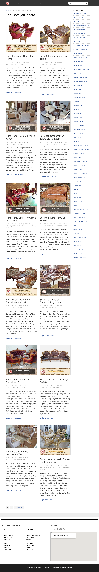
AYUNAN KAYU (78, 181)
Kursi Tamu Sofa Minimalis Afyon (20, 137)
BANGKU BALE (78, 117)
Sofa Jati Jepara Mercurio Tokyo (54, 57)
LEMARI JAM (77, 169)
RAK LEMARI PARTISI (80, 161)
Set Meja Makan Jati (79, 29)
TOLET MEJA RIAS (79, 85)
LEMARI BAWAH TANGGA (81, 149)
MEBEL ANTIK (77, 241)
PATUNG (76, 189)
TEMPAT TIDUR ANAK (80, 81)
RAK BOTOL (77, 197)
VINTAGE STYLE (78, 225)
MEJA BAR (76, 109)
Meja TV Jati (77, 41)
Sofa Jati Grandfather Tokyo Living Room (52, 137)
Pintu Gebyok (77, 53)
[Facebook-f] (57, 529)
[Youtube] (60, 529)
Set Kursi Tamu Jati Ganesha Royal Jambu (52, 301)
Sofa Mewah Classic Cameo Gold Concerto (55, 460)
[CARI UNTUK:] (78, 3)
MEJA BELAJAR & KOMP (81, 145)
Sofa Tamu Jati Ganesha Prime (19, 57)
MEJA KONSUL (78, 61)
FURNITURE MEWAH (79, 237)
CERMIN (76, 101)
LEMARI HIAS (77, 157)
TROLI (75, 205)
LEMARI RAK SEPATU (80, 173)
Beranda (8, 10)
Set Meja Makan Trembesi (81, 25)
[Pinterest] (63, 529)
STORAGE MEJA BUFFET (81, 153)
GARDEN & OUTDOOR (80, 221)
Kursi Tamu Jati (46, 62)
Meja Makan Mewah (60, 224)
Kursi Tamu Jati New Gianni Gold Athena (21, 219)
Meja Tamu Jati (78, 17)
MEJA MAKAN (77, 65)
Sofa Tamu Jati (78, 21)
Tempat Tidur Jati (79, 37)
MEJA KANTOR (78, 141)
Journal (63, 3)
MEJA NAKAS (77, 89)
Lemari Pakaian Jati (79, 33)
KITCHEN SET (77, 113)
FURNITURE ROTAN (79, 217)
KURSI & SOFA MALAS (80, 57)
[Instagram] (54, 529)
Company (27, 3)
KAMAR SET (77, 93)
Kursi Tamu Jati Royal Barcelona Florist (18, 381)
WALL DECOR (77, 201)
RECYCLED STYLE (79, 253)
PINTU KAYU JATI (79, 129)
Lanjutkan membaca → (14, 92)
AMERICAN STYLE (79, 229)
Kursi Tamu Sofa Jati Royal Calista (54, 381)
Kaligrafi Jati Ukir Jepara (81, 45)
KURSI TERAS (77, 73)
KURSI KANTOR (78, 137)
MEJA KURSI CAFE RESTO (81, 69)
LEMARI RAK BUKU (79, 165)
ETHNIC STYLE (78, 249)
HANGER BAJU (78, 185)
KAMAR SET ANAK (79, 97)
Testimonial (53, 3)
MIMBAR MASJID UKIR (80, 209)
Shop (19, 3)
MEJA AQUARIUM (79, 177)
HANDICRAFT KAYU (79, 213)
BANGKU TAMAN (78, 121)
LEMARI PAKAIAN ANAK (80, 77)
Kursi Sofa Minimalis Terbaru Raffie (17, 453)
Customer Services (39, 3)
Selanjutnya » (19, 507)
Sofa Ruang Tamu (13, 62)
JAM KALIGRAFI (78, 133)
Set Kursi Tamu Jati (79, 13)
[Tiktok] (51, 529)
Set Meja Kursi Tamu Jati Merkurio (53, 219)
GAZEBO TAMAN (78, 125)
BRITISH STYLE (78, 245)
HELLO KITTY (77, 233)
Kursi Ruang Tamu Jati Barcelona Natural (18, 301)
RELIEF (75, 193)
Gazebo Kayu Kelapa (80, 49)
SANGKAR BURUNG (79, 257)
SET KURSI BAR (78, 105)
